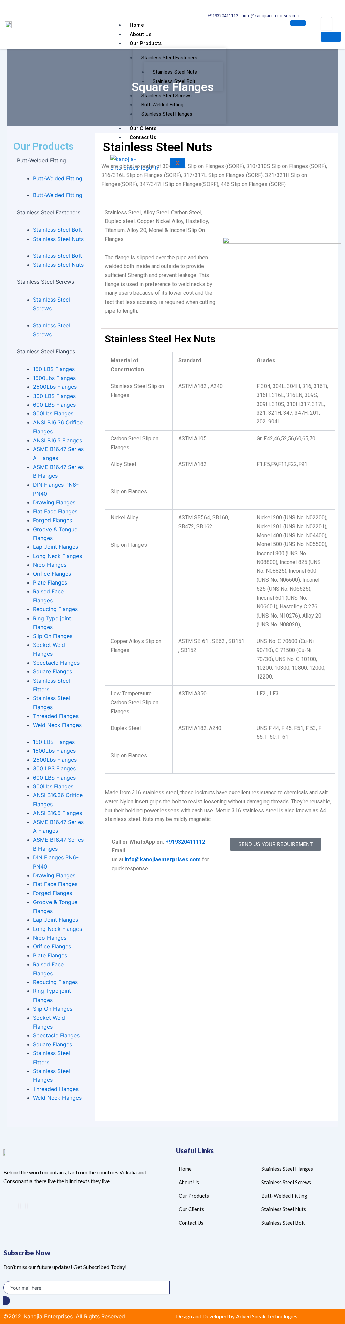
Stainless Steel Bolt (174, 81)
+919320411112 (185, 842)
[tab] (51, 165)
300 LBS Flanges (54, 395)
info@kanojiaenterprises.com (163, 859)
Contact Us (143, 137)
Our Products (146, 43)
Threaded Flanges (56, 716)
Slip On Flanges (52, 636)
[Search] (331, 37)
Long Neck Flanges (57, 556)
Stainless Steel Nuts (175, 72)
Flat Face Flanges (55, 511)
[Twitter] (20, 1206)
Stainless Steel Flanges (166, 114)
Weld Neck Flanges (57, 725)
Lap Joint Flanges (55, 546)
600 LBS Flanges (54, 404)
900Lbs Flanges (53, 413)
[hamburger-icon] (298, 23)
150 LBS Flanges (54, 369)
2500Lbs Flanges (55, 386)
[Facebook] (18, 1206)
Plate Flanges (50, 582)
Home (137, 25)
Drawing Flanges (54, 502)
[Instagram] (27, 1206)
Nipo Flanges (49, 564)
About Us (140, 34)
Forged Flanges (52, 520)
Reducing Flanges (55, 609)
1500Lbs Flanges (54, 378)
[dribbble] (25, 1206)
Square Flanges (52, 671)
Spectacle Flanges (56, 662)
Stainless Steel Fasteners (169, 58)
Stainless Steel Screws (166, 96)
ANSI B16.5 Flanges (57, 440)
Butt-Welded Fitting (162, 105)
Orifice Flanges (52, 573)
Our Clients (143, 128)
